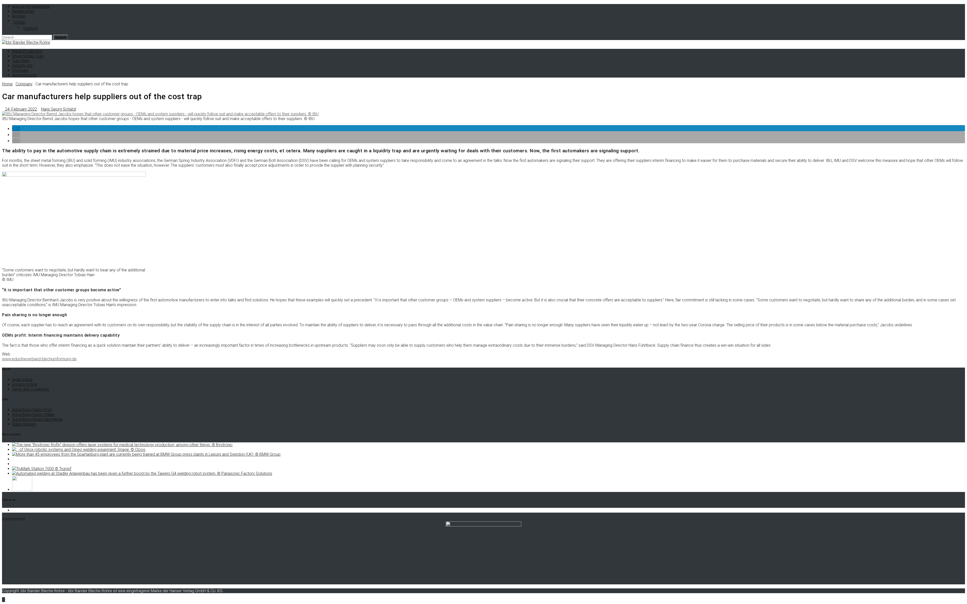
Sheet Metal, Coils (28, 56)
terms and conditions (30, 389)
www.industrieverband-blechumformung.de (39, 359)
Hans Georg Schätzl (58, 109)
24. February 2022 (21, 109)
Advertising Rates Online (33, 414)
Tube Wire (20, 60)
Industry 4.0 (22, 65)
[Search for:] (27, 37)
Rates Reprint (24, 424)
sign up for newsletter (31, 6)
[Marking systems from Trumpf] (41, 468)
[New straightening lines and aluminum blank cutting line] (22, 489)
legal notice (22, 379)
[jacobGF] (160, 114)
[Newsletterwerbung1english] (483, 525)
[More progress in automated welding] (142, 473)
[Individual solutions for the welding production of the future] (78, 449)
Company (20, 70)
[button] (16, 128)
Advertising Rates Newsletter (37, 419)
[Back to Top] (3, 599)
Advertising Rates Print (32, 409)
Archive (18, 16)
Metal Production (27, 51)
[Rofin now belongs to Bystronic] (122, 444)
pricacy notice (24, 384)
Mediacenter (23, 11)
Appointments (24, 75)
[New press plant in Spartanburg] (146, 454)
